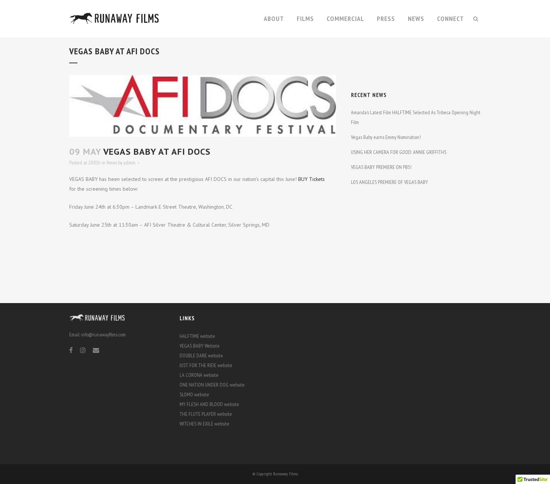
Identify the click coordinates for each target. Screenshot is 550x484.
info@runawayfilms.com (103, 334)
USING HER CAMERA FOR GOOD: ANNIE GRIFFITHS (398, 152)
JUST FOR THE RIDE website (206, 365)
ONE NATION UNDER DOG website (212, 384)
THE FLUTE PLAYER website (206, 414)
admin (129, 162)
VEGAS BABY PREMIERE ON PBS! (381, 167)
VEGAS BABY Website (200, 345)
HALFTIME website (197, 336)
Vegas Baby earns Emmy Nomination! (386, 137)
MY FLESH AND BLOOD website (209, 404)
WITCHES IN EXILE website (204, 423)
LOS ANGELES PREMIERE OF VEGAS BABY (389, 182)
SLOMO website (194, 394)
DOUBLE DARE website (201, 355)
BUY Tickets (311, 179)
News (112, 162)
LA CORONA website (199, 375)
